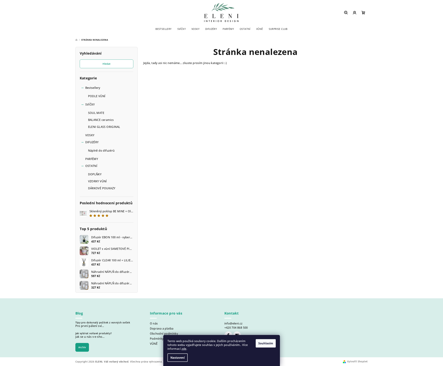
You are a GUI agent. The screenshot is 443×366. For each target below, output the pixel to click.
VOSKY (90, 135)
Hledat (107, 63)
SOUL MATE (96, 113)
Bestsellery (92, 88)
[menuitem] (163, 29)
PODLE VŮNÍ (96, 96)
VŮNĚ (154, 344)
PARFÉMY (91, 159)
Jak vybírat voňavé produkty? (93, 333)
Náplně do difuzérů (101, 150)
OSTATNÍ (91, 166)
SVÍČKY (90, 104)
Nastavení (177, 358)
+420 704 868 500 (236, 328)
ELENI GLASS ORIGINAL (104, 127)
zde (184, 349)
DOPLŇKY (95, 174)
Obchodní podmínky (164, 333)
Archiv (82, 347)
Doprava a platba (162, 328)
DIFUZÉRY (92, 142)
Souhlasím (265, 343)
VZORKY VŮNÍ (97, 181)
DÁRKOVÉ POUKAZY (101, 188)
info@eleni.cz (233, 323)
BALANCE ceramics (101, 120)
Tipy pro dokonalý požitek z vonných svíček (102, 322)
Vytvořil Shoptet (357, 361)
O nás (154, 323)
